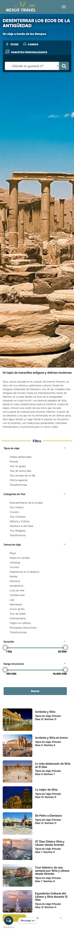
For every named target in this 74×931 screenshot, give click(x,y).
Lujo (12, 599)
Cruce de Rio (17, 609)
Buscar (35, 691)
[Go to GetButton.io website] (8, 927)
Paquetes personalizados (29, 52)
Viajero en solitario (20, 623)
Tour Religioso (18, 530)
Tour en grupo (18, 466)
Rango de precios (14, 663)
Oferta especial (19, 480)
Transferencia (18, 535)
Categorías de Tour (15, 494)
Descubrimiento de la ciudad (26, 502)
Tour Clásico (17, 507)
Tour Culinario (18, 516)
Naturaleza (16, 604)
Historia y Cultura (20, 521)
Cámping (15, 562)
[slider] (5, 647)
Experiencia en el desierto (24, 571)
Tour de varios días (20, 470)
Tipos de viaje (11, 448)
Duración (9, 641)
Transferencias (18, 484)
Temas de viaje (12, 544)
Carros (33, 44)
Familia (14, 576)
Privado (14, 461)
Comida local (17, 595)
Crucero (14, 512)
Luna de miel (17, 590)
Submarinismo (18, 618)
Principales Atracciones (23, 627)
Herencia (15, 581)
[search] (64, 66)
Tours (14, 44)
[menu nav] (64, 7)
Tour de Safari (18, 613)
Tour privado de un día (22, 475)
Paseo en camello (20, 557)
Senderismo (17, 585)
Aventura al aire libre (21, 526)
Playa (13, 553)
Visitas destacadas (21, 456)
